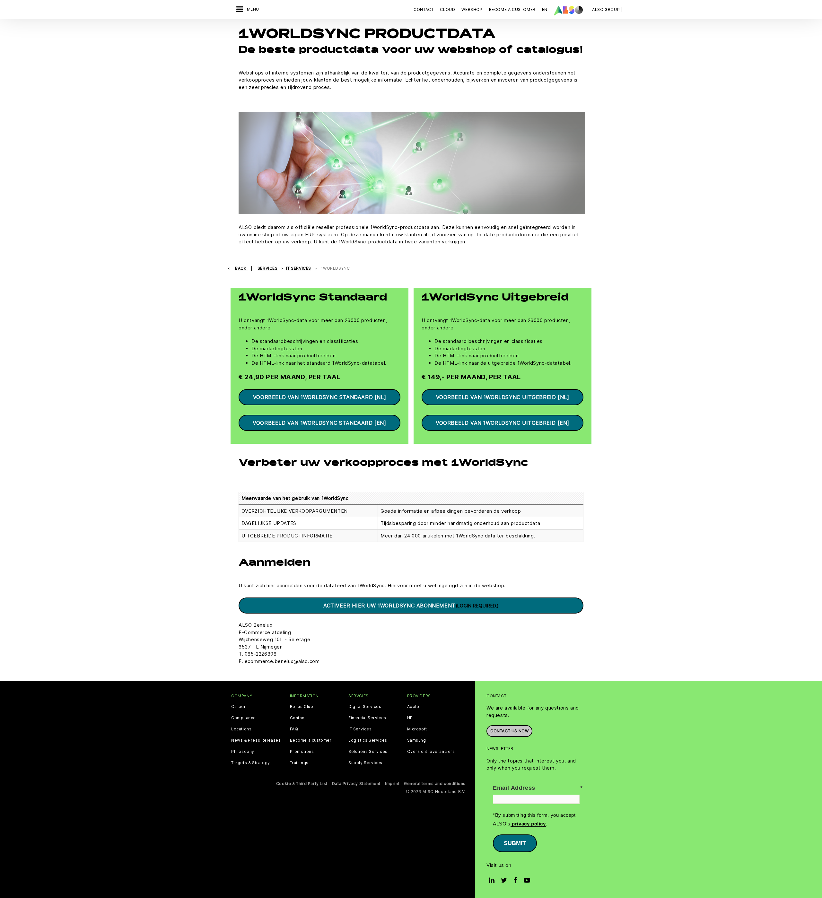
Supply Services (365, 763)
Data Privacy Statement (356, 783)
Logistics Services (367, 740)
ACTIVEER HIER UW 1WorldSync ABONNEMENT (411, 605)
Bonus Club (301, 706)
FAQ (294, 729)
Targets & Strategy (250, 763)
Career (238, 706)
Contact (423, 9)
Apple (413, 706)
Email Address (514, 788)
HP (410, 718)
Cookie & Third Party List (302, 783)
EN (544, 9)
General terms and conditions (435, 783)
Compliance (243, 718)
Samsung (416, 740)
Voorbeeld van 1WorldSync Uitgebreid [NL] (502, 397)
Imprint (392, 783)
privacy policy (528, 823)
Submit (515, 843)
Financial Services (367, 718)
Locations (241, 729)
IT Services (360, 729)
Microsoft (417, 729)
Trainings (299, 763)
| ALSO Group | (606, 9)
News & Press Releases (256, 740)
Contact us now (509, 730)
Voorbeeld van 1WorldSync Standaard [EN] (319, 423)
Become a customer (311, 740)
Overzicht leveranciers (431, 751)
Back (241, 268)
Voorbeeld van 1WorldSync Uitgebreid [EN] (502, 423)
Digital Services (364, 706)
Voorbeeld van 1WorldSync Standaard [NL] (319, 397)
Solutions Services (368, 751)
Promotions (302, 751)
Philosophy (242, 751)
